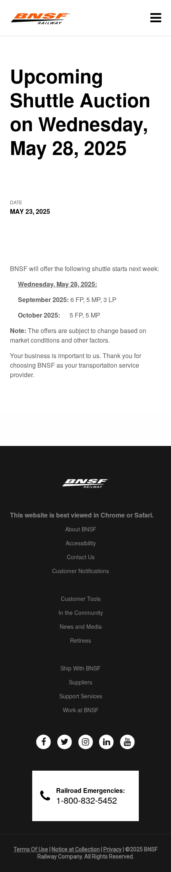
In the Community (80, 612)
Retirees (80, 640)
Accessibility (81, 543)
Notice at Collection (76, 849)
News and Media (81, 626)
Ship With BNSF (80, 668)
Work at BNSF (81, 710)
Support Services (80, 696)
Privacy (112, 849)
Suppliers (80, 682)
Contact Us (81, 557)
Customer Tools (81, 599)
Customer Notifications (80, 571)
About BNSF (80, 529)
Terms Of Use (31, 849)
